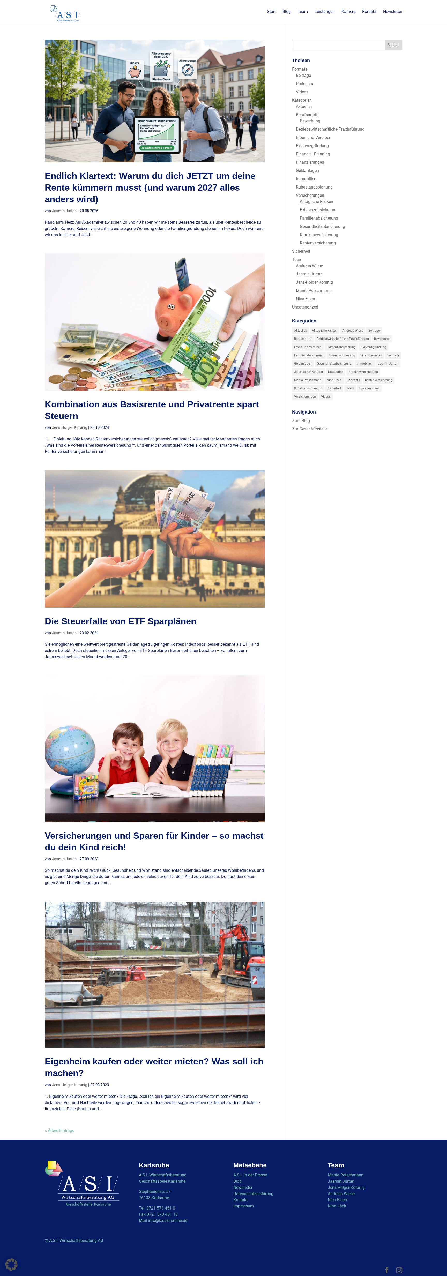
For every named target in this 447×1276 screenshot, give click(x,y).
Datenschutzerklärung (253, 1193)
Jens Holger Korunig (69, 427)
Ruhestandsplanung (314, 187)
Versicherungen (310, 195)
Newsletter (392, 12)
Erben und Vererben (313, 137)
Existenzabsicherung (319, 209)
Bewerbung (310, 120)
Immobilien (306, 178)
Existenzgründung (312, 145)
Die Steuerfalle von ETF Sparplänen (120, 621)
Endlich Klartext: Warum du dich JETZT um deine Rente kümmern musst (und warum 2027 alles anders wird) (150, 187)
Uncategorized (305, 307)
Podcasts (304, 83)
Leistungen (325, 12)
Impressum (243, 1206)
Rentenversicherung (318, 243)
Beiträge (303, 75)
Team (302, 12)
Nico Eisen (305, 298)
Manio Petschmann (314, 290)
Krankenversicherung (319, 234)
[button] (11, 1264)
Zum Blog (301, 420)
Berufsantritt (307, 114)
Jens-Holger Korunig (314, 282)
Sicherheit (301, 251)
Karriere (348, 12)
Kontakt (369, 12)
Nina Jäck (337, 1206)
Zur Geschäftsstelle (309, 428)
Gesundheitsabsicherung (322, 226)
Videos (302, 91)
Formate (299, 69)
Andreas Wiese (309, 265)
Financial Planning (313, 154)
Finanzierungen (310, 162)
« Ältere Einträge (59, 1130)
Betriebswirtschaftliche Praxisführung (330, 129)
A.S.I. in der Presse (250, 1175)
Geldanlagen (307, 170)
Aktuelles (304, 106)
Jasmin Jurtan (64, 210)
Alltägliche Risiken (316, 201)
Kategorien (302, 100)
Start (271, 12)
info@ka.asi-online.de (167, 1220)
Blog (286, 12)
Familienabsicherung (319, 218)
